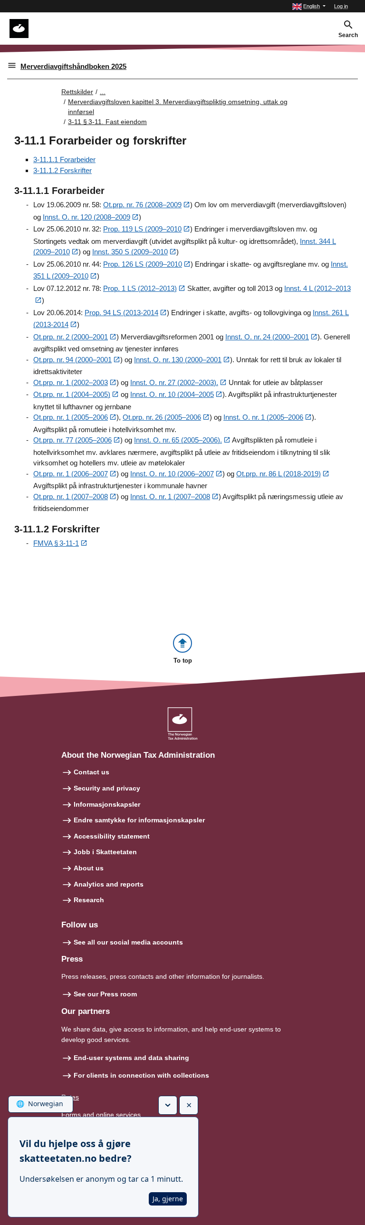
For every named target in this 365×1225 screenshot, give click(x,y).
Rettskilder (77, 92)
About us (89, 868)
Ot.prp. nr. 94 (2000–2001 (72, 360)
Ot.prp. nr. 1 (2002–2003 (70, 382)
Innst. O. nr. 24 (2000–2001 (267, 337)
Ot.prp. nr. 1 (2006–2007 (70, 474)
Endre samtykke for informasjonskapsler (139, 820)
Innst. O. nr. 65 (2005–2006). (178, 440)
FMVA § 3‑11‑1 (56, 543)
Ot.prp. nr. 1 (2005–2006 (70, 417)
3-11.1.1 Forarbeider (64, 159)
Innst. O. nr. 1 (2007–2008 (170, 496)
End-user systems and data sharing (131, 1057)
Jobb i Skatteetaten (105, 852)
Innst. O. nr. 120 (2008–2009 (86, 217)
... (103, 92)
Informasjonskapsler (107, 804)
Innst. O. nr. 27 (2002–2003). (174, 382)
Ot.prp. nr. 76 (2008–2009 (142, 205)
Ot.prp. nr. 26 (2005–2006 (162, 417)
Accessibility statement (112, 836)
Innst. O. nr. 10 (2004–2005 (172, 394)
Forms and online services (101, 1115)
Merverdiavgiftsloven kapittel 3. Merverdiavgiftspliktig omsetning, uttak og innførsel (178, 107)
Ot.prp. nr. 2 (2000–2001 (70, 337)
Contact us (91, 772)
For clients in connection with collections (141, 1075)
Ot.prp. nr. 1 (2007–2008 (70, 496)
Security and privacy (107, 788)
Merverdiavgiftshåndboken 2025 (73, 66)
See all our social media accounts (128, 942)
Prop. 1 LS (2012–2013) (140, 288)
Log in (341, 6)
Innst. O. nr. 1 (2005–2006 (263, 417)
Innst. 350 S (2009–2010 (130, 252)
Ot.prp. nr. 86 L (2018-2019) (278, 474)
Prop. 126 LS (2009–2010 (142, 264)
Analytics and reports (109, 884)
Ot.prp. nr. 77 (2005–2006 (72, 440)
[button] (309, 6)
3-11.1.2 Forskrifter (62, 170)
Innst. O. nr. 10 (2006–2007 (172, 474)
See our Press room (105, 994)
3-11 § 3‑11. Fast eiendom (107, 121)
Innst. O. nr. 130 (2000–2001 (177, 360)
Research (89, 900)
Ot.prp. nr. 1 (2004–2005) (71, 394)
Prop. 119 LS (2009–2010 (142, 229)
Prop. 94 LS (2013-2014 (121, 313)
